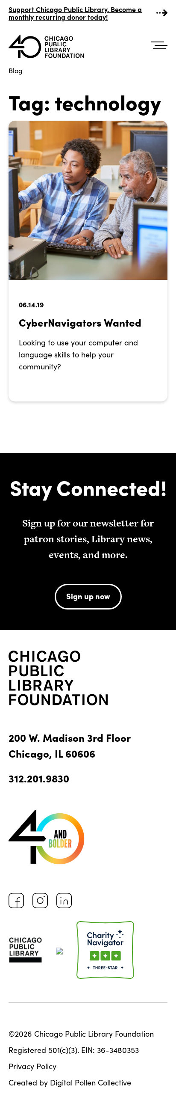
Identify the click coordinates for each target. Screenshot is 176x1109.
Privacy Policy (32, 1066)
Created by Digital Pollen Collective (70, 1082)
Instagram (40, 900)
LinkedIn (64, 900)
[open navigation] (159, 46)
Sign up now (88, 596)
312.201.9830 (39, 778)
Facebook (16, 900)
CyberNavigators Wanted (80, 322)
